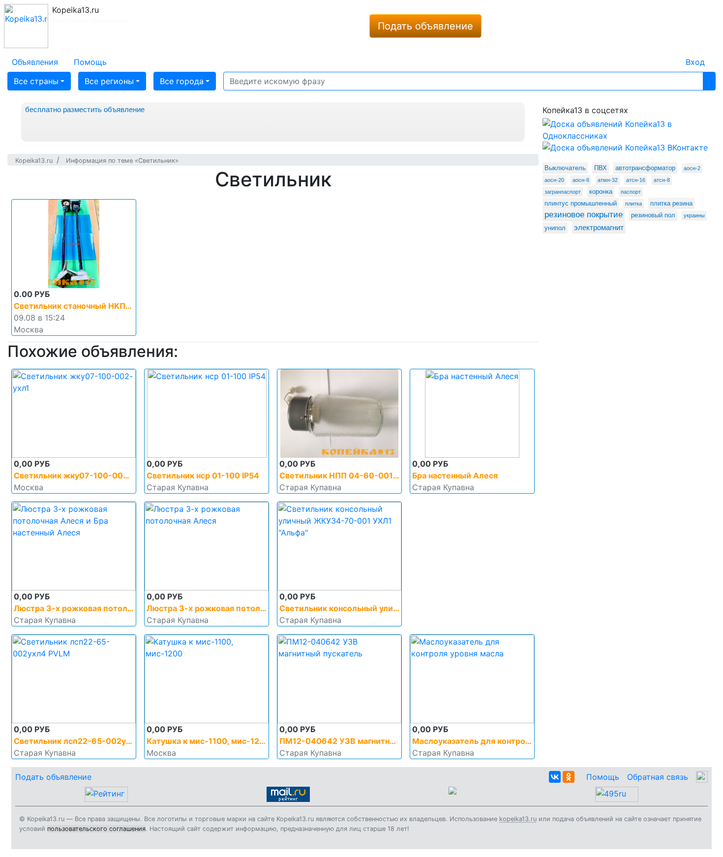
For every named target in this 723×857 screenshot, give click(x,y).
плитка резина (671, 203)
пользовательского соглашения (96, 828)
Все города (182, 81)
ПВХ (600, 168)
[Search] (709, 81)
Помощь (602, 777)
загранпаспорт (562, 192)
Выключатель (565, 168)
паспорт (631, 192)
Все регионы (109, 81)
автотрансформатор (645, 168)
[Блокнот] (670, 56)
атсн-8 (662, 180)
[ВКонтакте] (555, 777)
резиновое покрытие (583, 214)
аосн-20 (554, 180)
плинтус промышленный (580, 203)
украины (694, 215)
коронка (600, 191)
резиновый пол (653, 215)
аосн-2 (692, 168)
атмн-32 (608, 180)
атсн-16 (635, 180)
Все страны (36, 81)
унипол (555, 228)
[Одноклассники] (568, 777)
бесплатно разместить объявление (85, 109)
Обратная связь (657, 777)
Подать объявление (425, 26)
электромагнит (599, 227)
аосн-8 (580, 180)
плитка (633, 204)
